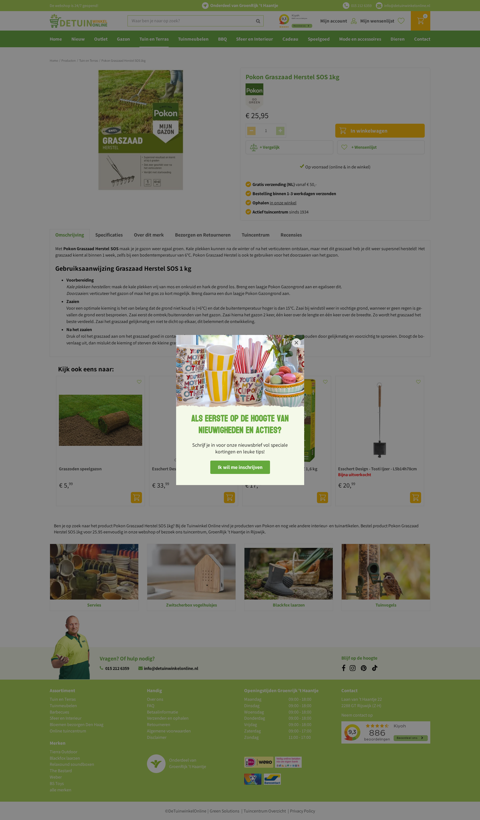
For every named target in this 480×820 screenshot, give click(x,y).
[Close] (296, 342)
